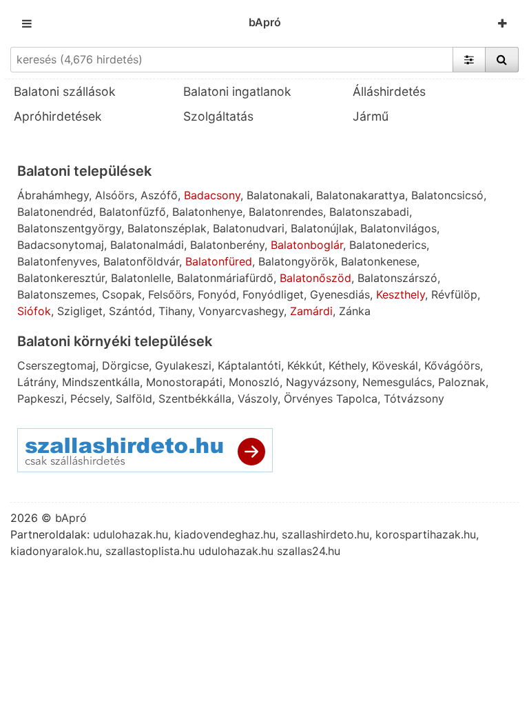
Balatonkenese (379, 261)
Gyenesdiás (340, 294)
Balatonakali (278, 195)
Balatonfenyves (57, 261)
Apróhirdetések (58, 116)
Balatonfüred (218, 261)
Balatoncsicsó (447, 195)
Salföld (134, 398)
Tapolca (356, 398)
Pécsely (90, 398)
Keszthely (400, 294)
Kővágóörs (452, 365)
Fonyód (217, 294)
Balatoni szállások (65, 91)
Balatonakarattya (360, 195)
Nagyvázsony (321, 382)
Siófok (34, 311)
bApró (265, 22)
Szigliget (80, 311)
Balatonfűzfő (132, 212)
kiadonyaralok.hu (54, 551)
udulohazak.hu (130, 534)
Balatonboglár (307, 245)
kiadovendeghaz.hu (225, 534)
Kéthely (347, 365)
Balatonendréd (55, 212)
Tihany (175, 311)
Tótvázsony (414, 398)
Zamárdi (311, 311)
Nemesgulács (397, 382)
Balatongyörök (296, 261)
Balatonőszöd (315, 278)
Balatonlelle (141, 278)
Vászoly (258, 398)
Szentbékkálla (194, 398)
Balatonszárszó (397, 278)
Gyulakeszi (183, 365)
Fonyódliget (273, 294)
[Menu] (26, 23)
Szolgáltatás (218, 116)
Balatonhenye (207, 212)
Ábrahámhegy (53, 195)
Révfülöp (454, 294)
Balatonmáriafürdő (225, 278)
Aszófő (159, 195)
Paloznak (462, 382)
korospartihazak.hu (425, 534)
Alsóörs (114, 195)
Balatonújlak (322, 228)
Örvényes (308, 398)
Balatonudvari (248, 228)
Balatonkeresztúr (61, 278)
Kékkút (304, 365)
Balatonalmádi (147, 245)
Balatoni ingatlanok (237, 91)
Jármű (370, 116)
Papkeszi (40, 398)
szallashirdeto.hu (325, 534)
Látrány (36, 382)
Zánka (355, 311)
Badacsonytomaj (60, 245)
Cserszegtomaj (56, 365)
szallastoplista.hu (150, 551)
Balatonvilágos (398, 228)
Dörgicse (125, 365)
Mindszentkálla (101, 382)
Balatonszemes (56, 294)
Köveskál (395, 365)
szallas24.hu (308, 551)
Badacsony (212, 195)
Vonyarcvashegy (241, 311)
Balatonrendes (286, 212)
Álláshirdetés (389, 91)
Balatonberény (227, 245)
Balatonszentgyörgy (69, 228)
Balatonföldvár (141, 261)
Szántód (130, 311)
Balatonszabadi (369, 212)
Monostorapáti (184, 382)
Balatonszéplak (167, 228)
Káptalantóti (249, 365)
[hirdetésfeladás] (502, 23)
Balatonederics (387, 245)
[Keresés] (502, 59)
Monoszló (254, 382)
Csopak (122, 294)
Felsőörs (169, 294)
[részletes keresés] (469, 59)
